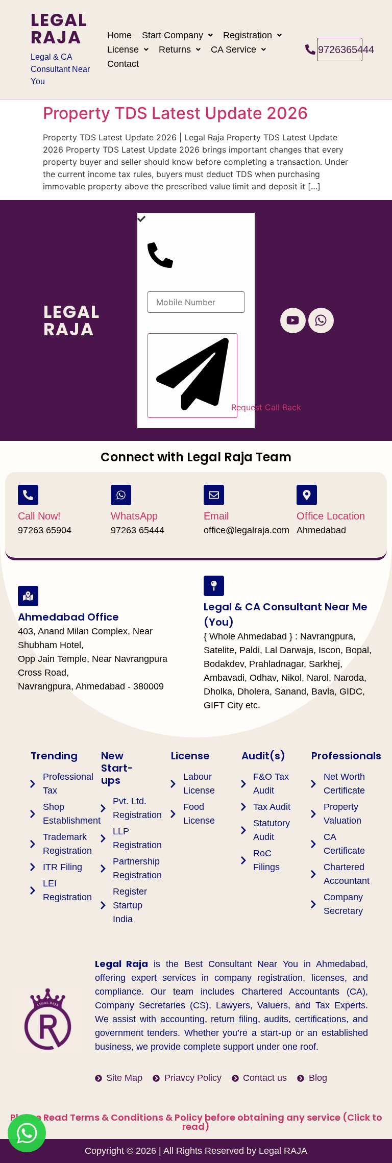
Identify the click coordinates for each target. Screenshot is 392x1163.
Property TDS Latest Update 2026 (175, 113)
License (123, 49)
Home (119, 35)
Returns (175, 49)
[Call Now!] (28, 495)
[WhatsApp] (121, 495)
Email (216, 516)
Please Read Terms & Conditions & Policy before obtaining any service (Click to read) (196, 1122)
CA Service (233, 49)
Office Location (331, 516)
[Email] (214, 495)
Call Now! (39, 516)
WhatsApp (134, 516)
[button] (177, 35)
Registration (247, 35)
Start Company (172, 35)
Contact (123, 64)
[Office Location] (307, 495)
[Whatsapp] (321, 320)
